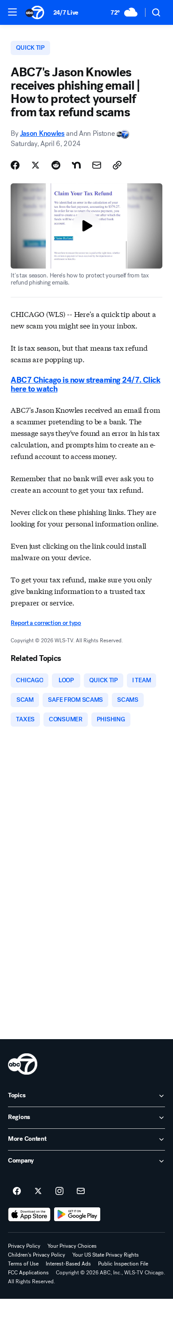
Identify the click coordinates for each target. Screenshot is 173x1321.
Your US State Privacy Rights (105, 1255)
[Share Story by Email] (96, 165)
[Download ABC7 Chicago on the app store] (29, 1214)
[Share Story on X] (35, 165)
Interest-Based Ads (68, 1263)
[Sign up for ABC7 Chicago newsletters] (81, 1191)
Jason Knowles (42, 133)
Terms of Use (23, 1263)
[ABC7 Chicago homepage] (34, 12)
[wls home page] (22, 1064)
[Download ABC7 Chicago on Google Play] (77, 1214)
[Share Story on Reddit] (55, 165)
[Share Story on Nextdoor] (76, 165)
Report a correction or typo (46, 623)
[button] (12, 12)
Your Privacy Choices (72, 1246)
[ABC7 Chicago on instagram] (59, 1191)
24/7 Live (66, 12)
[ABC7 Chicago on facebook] (17, 1191)
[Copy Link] (117, 165)
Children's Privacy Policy (36, 1255)
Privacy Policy (24, 1246)
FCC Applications (28, 1272)
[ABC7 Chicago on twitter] (38, 1191)
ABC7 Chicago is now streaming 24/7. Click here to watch (85, 384)
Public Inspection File (123, 1263)
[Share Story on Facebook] (15, 165)
